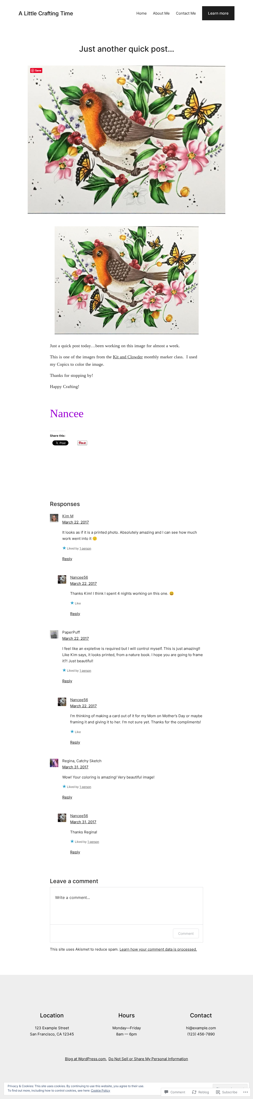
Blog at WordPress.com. (86, 1058)
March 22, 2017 (75, 522)
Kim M (67, 516)
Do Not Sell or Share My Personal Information (148, 1058)
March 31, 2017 (75, 767)
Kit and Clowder (128, 356)
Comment (186, 933)
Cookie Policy (100, 1090)
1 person (85, 548)
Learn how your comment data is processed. (158, 949)
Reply (67, 558)
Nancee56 (79, 577)
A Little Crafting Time (46, 13)
